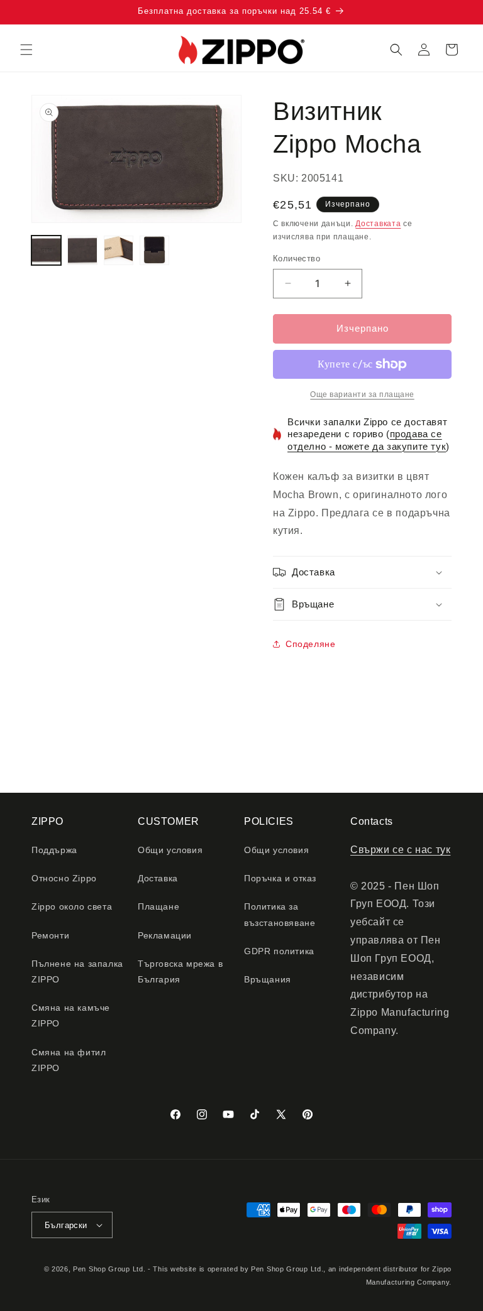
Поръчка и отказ (280, 878)
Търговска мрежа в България (180, 971)
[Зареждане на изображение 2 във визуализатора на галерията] (82, 250)
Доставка (158, 878)
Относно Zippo (64, 878)
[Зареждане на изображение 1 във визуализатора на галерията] (46, 250)
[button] (26, 49)
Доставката (378, 223)
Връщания (267, 979)
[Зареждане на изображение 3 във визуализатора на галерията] (118, 250)
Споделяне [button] (310, 644)
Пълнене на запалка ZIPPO (77, 971)
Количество (296, 258)
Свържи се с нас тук (400, 849)
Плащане (158, 906)
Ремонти (50, 935)
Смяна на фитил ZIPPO (68, 1060)
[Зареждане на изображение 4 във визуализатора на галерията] (154, 250)
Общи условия (170, 850)
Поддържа (54, 850)
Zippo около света (71, 906)
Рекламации (165, 935)
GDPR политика (279, 951)
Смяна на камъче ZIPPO (70, 1015)
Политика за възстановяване (279, 914)
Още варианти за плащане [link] (362, 394)
